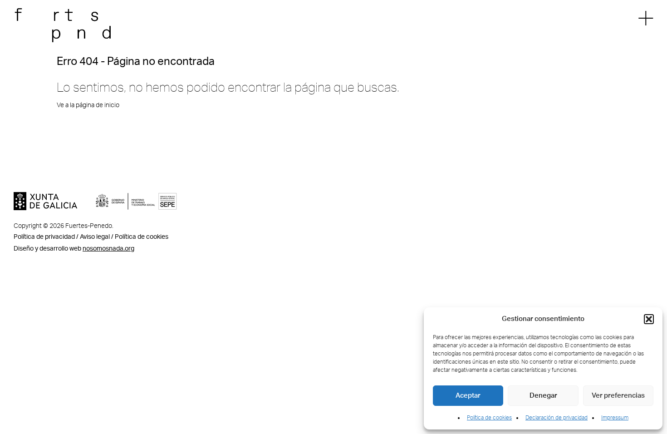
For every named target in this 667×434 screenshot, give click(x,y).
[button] (648, 319)
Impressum (614, 417)
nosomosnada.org (108, 249)
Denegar (543, 395)
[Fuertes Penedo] (70, 27)
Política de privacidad (44, 237)
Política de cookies (489, 417)
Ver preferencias (618, 395)
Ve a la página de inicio (88, 105)
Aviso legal (95, 237)
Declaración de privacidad (556, 417)
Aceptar (468, 395)
